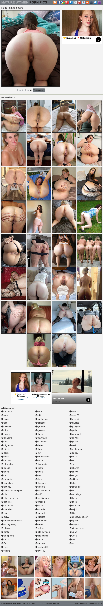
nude (40, 524)
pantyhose (77, 426)
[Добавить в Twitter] (95, 2)
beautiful (7, 438)
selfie (74, 457)
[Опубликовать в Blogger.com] (55, 2)
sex (74, 460)
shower (75, 472)
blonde (7, 460)
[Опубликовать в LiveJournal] (75, 2)
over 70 (75, 419)
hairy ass (42, 438)
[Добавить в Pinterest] (79, 2)
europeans (8, 536)
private (75, 438)
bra (5, 475)
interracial (42, 464)
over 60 (75, 415)
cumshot (7, 509)
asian (6, 419)
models (41, 502)
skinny (75, 479)
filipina (6, 551)
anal (5, 415)
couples (7, 502)
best (5, 441)
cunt (5, 513)
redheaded (77, 449)
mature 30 (43, 547)
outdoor (41, 543)
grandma (42, 426)
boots (6, 472)
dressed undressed (12, 521)
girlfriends (42, 419)
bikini (6, 453)
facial (6, 539)
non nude (42, 521)
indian (41, 460)
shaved (75, 468)
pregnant (76, 434)
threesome (77, 505)
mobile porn (43, 498)
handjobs (42, 441)
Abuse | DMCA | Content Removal (15, 603)
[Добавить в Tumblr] (91, 2)
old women (43, 536)
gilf (39, 415)
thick (74, 502)
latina (40, 475)
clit (5, 494)
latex (40, 472)
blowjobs (8, 464)
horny (40, 449)
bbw (5, 430)
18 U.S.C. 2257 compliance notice (45, 603)
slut (74, 483)
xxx (73, 543)
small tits (76, 487)
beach (6, 434)
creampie (8, 505)
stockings (76, 494)
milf (39, 494)
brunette (7, 479)
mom (40, 505)
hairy (40, 434)
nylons (41, 528)
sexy (74, 464)
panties (75, 423)
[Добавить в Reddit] (83, 2)
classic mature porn (13, 490)
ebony (6, 528)
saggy (75, 453)
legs (40, 479)
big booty (8, 445)
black (6, 457)
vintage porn (78, 528)
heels (40, 445)
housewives (43, 457)
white (74, 536)
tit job (74, 509)
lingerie (41, 487)
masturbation (44, 490)
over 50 (75, 411)
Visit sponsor (38, 90)
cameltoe (8, 483)
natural (41, 513)
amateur (7, 411)
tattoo (74, 498)
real (74, 445)
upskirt (75, 521)
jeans (40, 468)
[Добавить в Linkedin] (71, 2)
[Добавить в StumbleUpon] (87, 2)
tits (73, 513)
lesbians (42, 483)
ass (5, 423)
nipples (41, 517)
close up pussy (10, 498)
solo (74, 490)
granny (41, 430)
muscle (41, 509)
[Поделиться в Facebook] (59, 2)
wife (74, 539)
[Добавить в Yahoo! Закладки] (99, 2)
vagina (75, 524)
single (75, 475)
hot (39, 453)
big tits (6, 449)
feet (5, 547)
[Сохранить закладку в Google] (63, 2)
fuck (40, 411)
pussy (75, 441)
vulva (74, 532)
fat (4, 543)
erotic (6, 532)
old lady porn (44, 532)
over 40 (41, 551)
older (40, 539)
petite (74, 430)
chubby (7, 487)
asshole (7, 426)
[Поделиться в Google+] (67, 2)
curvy (6, 517)
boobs (6, 468)
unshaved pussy (80, 517)
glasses (41, 423)
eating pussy (9, 524)
